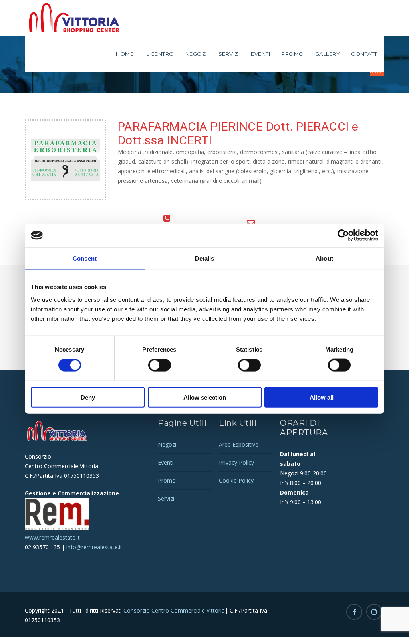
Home (124, 54)
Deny (88, 397)
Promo (292, 54)
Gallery (327, 54)
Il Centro (159, 54)
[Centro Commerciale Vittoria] (75, 18)
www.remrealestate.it (52, 537)
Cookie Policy (236, 480)
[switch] (159, 365)
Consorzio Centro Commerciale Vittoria (173, 610)
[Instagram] (374, 612)
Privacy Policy (236, 462)
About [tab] (324, 258)
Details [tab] (204, 258)
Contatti (365, 54)
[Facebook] (354, 612)
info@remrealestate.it (94, 547)
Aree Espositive (238, 444)
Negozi (196, 54)
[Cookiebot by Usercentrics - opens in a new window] (343, 235)
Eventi (260, 54)
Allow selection (204, 397)
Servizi (229, 54)
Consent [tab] (85, 258)
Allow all (322, 397)
